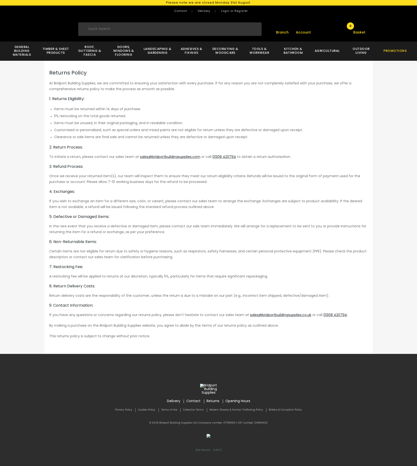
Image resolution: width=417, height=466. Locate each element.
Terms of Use (169, 410)
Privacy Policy (123, 410)
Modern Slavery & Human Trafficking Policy (236, 410)
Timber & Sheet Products (55, 50)
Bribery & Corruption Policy (285, 410)
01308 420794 (224, 157)
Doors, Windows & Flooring (123, 51)
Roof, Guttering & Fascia (89, 51)
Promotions (395, 51)
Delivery (204, 11)
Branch (282, 32)
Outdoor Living (361, 50)
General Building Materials (22, 51)
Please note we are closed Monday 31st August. (208, 2)
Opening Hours (237, 401)
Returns (213, 401)
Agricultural (327, 51)
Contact (180, 11)
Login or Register (234, 11)
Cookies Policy (146, 410)
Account (303, 32)
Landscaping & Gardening (158, 50)
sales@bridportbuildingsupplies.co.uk (280, 315)
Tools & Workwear (259, 50)
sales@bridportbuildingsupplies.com (170, 157)
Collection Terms (193, 410)
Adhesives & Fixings (191, 50)
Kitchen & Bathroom (293, 50)
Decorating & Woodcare (225, 50)
